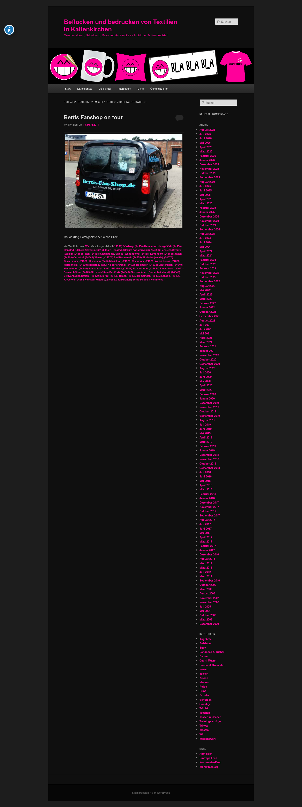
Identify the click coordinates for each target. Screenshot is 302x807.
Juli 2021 (205, 325)
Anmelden (205, 753)
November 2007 (209, 598)
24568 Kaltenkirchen (118, 279)
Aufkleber (205, 643)
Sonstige (205, 704)
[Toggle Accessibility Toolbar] (9, 30)
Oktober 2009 (207, 585)
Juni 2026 (205, 138)
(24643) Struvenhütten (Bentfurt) (101, 272)
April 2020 (205, 385)
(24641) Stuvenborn (161, 268)
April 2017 (205, 537)
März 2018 (205, 489)
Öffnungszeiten (159, 88)
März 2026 (205, 151)
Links (140, 88)
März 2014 (205, 563)
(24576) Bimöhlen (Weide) (148, 257)
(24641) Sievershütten (136, 268)
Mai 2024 (205, 246)
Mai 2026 (205, 142)
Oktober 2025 (207, 173)
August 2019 (207, 420)
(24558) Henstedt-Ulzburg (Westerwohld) (126, 250)
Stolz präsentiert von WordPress (151, 792)
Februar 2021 (207, 346)
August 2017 (207, 520)
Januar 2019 (207, 450)
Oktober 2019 (207, 411)
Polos (203, 686)
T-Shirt (203, 708)
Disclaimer (105, 88)
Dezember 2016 (209, 554)
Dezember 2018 (209, 455)
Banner (204, 656)
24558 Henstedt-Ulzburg (91, 279)
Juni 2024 (205, 242)
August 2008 (207, 593)
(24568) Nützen (173, 253)
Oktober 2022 (207, 277)
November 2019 (209, 407)
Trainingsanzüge (210, 721)
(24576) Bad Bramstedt (118, 257)
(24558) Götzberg (123, 246)
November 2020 (209, 355)
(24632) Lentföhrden (161, 265)
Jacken (203, 673)
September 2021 (209, 316)
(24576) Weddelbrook (157, 261)
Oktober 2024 (207, 225)
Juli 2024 (205, 238)
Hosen (203, 669)
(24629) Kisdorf (88, 265)
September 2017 (209, 515)
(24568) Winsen (94, 257)
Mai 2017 (205, 533)
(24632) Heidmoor (137, 265)
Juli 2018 (205, 472)
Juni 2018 (205, 476)
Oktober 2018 (207, 463)
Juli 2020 (205, 372)
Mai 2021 (205, 333)
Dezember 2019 (209, 403)
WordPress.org (209, 767)
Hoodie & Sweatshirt (212, 665)
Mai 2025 (205, 195)
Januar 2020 (207, 398)
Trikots (203, 725)
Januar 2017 (207, 550)
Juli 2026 (205, 134)
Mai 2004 (205, 611)
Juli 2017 (205, 524)
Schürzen (205, 700)
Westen (204, 730)
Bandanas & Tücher (211, 652)
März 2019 (205, 442)
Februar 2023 (207, 268)
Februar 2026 (207, 156)
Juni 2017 (205, 528)
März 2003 (205, 619)
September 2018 (209, 468)
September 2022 (209, 281)
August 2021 (207, 320)
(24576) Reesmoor (133, 261)
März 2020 (205, 390)
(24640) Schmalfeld (90, 268)
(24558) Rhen (82, 253)
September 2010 (209, 580)
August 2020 (207, 368)
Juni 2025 (205, 190)
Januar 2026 (207, 160)
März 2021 (205, 342)
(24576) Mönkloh (111, 261)
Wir (87, 246)
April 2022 (205, 294)
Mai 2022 (205, 290)
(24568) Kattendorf (152, 253)
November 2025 (209, 169)
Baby (202, 647)
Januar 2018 (207, 498)
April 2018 (205, 485)
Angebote (205, 639)
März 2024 (205, 255)
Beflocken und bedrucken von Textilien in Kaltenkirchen (120, 25)
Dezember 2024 (209, 216)
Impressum (124, 88)
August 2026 (207, 130)
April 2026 (205, 147)
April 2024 (205, 251)
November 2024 (209, 221)
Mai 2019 (205, 433)
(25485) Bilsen (118, 276)
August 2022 (207, 286)
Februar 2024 (207, 260)
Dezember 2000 (209, 624)
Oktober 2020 (207, 359)
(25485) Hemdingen (139, 276)
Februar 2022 (207, 303)
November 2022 (209, 273)
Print (202, 691)
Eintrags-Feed (208, 758)
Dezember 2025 (209, 164)
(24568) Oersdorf (74, 257)
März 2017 (205, 541)
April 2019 (205, 437)
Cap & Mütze (207, 660)
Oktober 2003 (207, 615)
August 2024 (207, 234)
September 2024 (209, 229)
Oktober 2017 (207, 511)
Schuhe (204, 695)
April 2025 (205, 199)
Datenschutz (84, 88)
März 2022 (205, 299)
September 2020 (209, 364)
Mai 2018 (205, 481)
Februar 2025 (207, 207)
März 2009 (205, 589)
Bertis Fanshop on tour (93, 117)
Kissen (203, 678)
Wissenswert (207, 739)
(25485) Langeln (161, 276)
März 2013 (205, 567)
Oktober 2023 (207, 264)
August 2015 (207, 559)
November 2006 (209, 602)
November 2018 (209, 459)
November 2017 (209, 507)
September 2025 (209, 177)
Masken (204, 682)
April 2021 (205, 338)
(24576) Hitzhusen (90, 261)
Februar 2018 (207, 494)
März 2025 (205, 203)
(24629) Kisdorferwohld (112, 265)
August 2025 (207, 182)
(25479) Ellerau (99, 276)
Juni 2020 (205, 377)
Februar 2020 (207, 394)
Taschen (204, 712)
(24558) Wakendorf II (127, 253)
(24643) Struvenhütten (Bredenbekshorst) (145, 272)
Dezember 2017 (209, 502)
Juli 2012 (205, 572)
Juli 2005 (205, 606)
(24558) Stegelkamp (102, 253)
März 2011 (205, 576)
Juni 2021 (205, 329)
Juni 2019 (205, 429)
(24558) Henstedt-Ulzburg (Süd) (153, 246)
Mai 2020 (205, 381)
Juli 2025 (205, 186)
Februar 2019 (207, 446)
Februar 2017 (207, 546)
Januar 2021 (207, 351)
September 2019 (209, 416)
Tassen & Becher (210, 717)
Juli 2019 (205, 424)
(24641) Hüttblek (112, 268)
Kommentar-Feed (210, 762)
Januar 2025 (207, 212)
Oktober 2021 (207, 312)
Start (68, 88)
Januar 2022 (207, 307)
